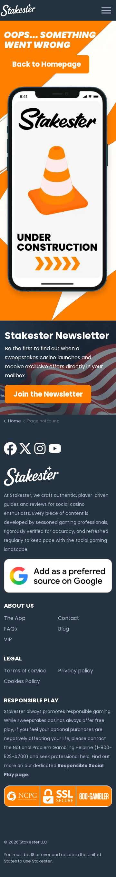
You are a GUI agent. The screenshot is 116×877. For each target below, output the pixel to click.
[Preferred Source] (58, 575)
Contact (68, 618)
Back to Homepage (46, 64)
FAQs (10, 628)
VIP (8, 639)
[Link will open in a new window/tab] (10, 448)
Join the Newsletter (48, 394)
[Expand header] (106, 10)
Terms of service (25, 670)
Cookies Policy (22, 681)
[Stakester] (18, 10)
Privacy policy (75, 670)
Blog (63, 628)
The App (14, 618)
